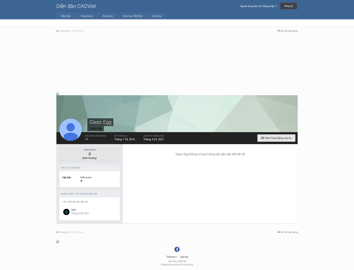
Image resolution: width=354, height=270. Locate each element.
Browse (157, 16)
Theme (170, 256)
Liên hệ (184, 256)
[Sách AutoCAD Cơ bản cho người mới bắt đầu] (57, 93)
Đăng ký (288, 6)
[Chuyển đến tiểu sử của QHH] (66, 212)
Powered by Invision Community (177, 264)
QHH (73, 209)
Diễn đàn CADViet (76, 6)
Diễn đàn (66, 16)
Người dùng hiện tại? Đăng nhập (258, 6)
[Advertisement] (177, 63)
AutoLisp (108, 16)
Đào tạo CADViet (133, 16)
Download (87, 16)
